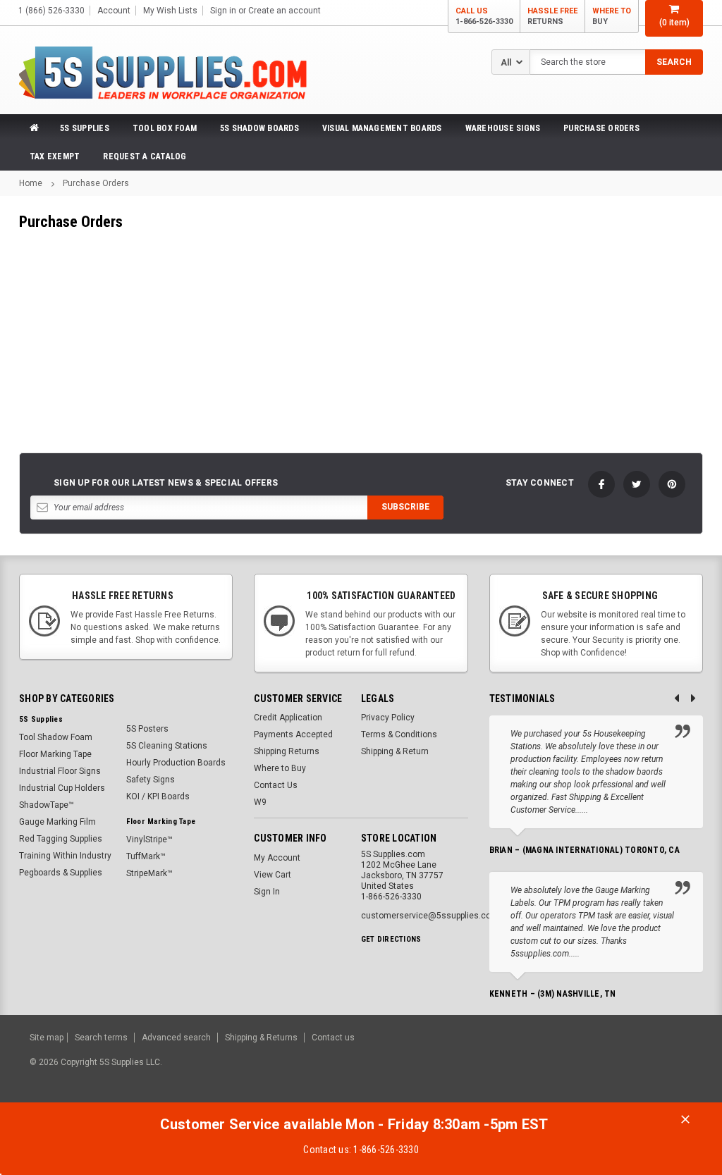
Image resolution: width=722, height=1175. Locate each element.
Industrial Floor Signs (60, 771)
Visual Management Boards (382, 128)
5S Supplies (84, 128)
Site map (46, 1037)
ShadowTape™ (46, 805)
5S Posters (147, 729)
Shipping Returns (286, 751)
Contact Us (276, 785)
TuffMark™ (146, 856)
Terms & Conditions (399, 734)
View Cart (272, 875)
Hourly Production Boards (176, 763)
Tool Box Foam (165, 128)
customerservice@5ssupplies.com (429, 916)
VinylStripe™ (149, 839)
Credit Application (288, 717)
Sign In (267, 892)
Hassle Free (552, 16)
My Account (277, 858)
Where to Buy (280, 768)
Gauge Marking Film (57, 822)
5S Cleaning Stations (166, 746)
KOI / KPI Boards (158, 796)
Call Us (484, 16)
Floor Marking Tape (55, 754)
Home (30, 183)
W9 (260, 802)
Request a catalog (144, 156)
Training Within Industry (65, 856)
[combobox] (616, 62)
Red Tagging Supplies (60, 839)
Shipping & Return (395, 751)
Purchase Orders (601, 128)
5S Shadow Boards (259, 128)
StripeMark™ (149, 873)
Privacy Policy (388, 717)
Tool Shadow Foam (55, 737)
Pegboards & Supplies (60, 873)
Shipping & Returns (261, 1037)
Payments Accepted (293, 734)
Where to (611, 16)
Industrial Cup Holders (62, 788)
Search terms (101, 1037)
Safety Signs (150, 780)
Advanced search (176, 1037)
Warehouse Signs (503, 128)
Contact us (333, 1037)
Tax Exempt (55, 156)
